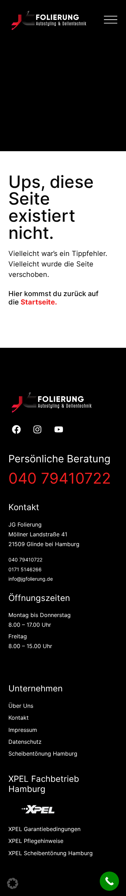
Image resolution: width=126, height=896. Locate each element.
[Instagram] (38, 429)
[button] (12, 883)
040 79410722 (59, 478)
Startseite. (39, 302)
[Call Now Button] (109, 881)
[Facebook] (16, 429)
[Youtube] (59, 429)
